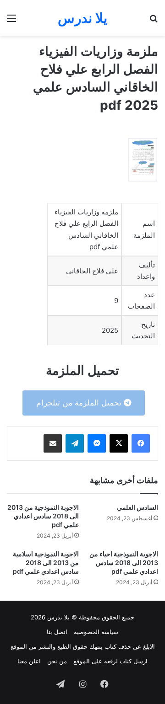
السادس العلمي (137, 507)
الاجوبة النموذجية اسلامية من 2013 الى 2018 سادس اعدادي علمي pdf (46, 562)
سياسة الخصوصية (96, 631)
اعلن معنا (29, 661)
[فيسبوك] (141, 443)
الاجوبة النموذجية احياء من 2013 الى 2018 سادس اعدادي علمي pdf (123, 562)
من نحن (57, 661)
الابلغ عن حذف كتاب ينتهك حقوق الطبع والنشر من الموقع (83, 646)
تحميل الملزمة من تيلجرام (80, 402)
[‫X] (119, 443)
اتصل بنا (57, 631)
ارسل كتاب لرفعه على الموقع (110, 661)
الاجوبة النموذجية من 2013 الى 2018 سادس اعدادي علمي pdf (43, 515)
